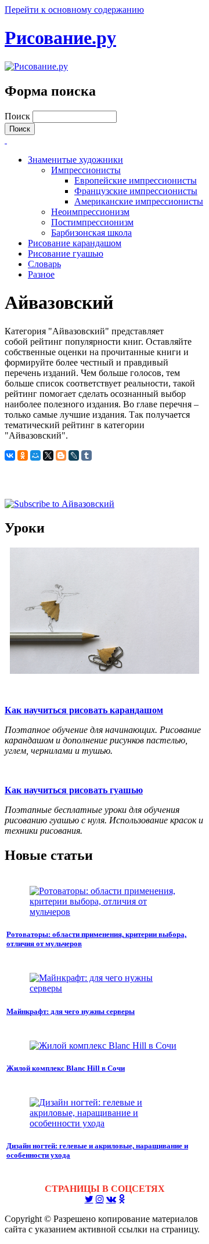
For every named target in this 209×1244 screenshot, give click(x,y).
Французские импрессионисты (135, 191)
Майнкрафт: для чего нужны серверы (70, 1011)
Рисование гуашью (65, 253)
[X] (48, 455)
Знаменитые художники (75, 160)
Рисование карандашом (74, 243)
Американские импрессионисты (138, 201)
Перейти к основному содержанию (74, 9)
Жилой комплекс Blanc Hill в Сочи (65, 1068)
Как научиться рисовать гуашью (74, 790)
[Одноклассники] (22, 455)
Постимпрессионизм (92, 222)
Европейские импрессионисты (135, 180)
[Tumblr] (86, 455)
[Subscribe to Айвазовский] (59, 504)
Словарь (44, 264)
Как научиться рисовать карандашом (84, 710)
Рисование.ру (60, 37)
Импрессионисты (86, 170)
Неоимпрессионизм (90, 212)
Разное (41, 274)
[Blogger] (61, 455)
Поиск (19, 116)
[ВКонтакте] (10, 455)
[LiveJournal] (74, 455)
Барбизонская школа (91, 233)
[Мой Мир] (35, 455)
